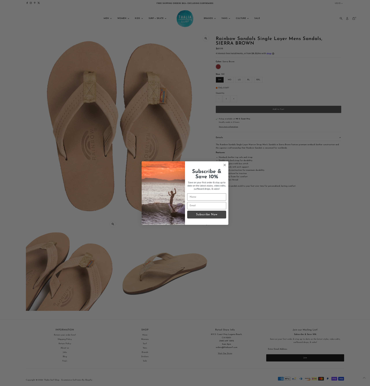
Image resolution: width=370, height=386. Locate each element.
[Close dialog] (224, 165)
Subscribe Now (206, 214)
